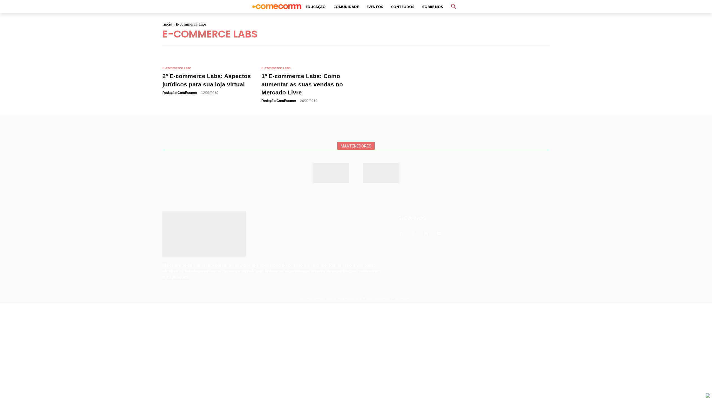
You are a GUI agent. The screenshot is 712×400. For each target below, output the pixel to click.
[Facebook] (401, 233)
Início (167, 24)
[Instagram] (413, 233)
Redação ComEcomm (179, 93)
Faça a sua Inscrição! (403, 9)
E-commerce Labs (177, 68)
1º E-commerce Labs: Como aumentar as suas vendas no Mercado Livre (302, 84)
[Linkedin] (426, 233)
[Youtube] (438, 233)
